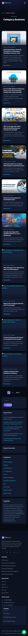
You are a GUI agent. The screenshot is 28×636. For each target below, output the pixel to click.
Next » (18, 392)
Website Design (7, 493)
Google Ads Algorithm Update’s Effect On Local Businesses (12, 233)
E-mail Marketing (8, 471)
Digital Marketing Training (10, 617)
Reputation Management (10, 480)
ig (6, 552)
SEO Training (7, 613)
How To (5, 474)
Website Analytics (8, 490)
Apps (12, 195)
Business (13, 47)
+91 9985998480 (8, 600)
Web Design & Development (9, 565)
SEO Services (5, 560)
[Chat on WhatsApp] (24, 632)
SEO (5, 483)
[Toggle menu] (24, 2)
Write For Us (5, 587)
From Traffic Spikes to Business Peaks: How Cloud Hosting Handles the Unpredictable (14, 90)
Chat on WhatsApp (8, 605)
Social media (7, 487)
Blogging (6, 465)
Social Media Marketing (7, 574)
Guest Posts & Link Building (8, 563)
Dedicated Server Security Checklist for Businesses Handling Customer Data (12, 51)
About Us (4, 590)
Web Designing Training (9, 621)
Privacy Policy (5, 592)
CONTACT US (18, 513)
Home (3, 13)
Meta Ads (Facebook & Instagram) (10, 571)
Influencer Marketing (8, 477)
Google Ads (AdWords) (7, 568)
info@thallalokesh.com (9, 602)
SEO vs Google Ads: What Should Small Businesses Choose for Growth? (12, 128)
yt (14, 552)
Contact (4, 584)
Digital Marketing (8, 468)
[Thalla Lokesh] (7, 2)
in (10, 552)
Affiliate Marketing (8, 462)
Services (4, 581)
